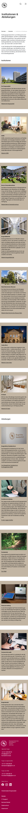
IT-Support (4, 799)
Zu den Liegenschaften (7, 520)
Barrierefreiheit (5, 802)
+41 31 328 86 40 (6, 773)
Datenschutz (5, 805)
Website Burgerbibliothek (7, 257)
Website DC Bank (5, 408)
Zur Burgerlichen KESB (7, 467)
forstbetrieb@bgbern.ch (8, 775)
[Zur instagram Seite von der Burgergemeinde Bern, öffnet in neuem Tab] (6, 784)
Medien (3, 796)
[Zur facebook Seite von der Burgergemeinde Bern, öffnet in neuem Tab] (2, 784)
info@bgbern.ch (6, 753)
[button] (20, 3)
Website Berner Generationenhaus (10, 204)
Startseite (3, 31)
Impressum (4, 808)
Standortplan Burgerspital (8, 791)
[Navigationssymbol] (25, 4)
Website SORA (5, 153)
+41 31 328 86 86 (6, 763)
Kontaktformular (6, 755)
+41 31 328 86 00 (6, 752)
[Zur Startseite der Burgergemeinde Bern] (4, 5)
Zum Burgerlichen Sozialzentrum (9, 465)
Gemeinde (10, 31)
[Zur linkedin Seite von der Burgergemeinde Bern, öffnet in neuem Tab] (10, 784)
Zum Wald (3, 571)
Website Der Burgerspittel (7, 103)
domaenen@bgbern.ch (8, 765)
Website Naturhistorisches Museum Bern (11, 313)
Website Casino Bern (6, 362)
